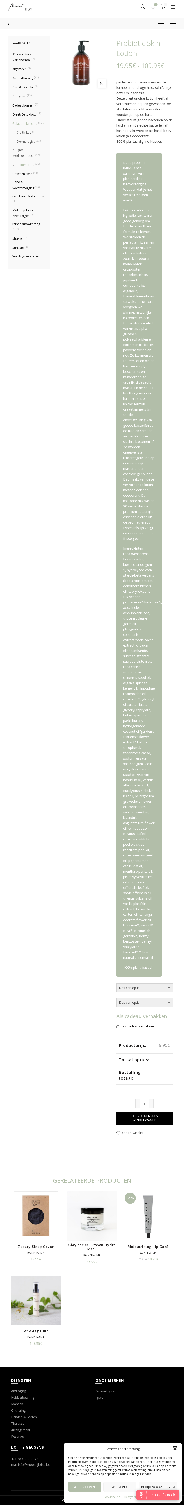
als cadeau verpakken (138, 1026)
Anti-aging (18, 1391)
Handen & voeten (24, 1417)
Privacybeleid (131, 1497)
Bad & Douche (23, 87)
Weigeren (120, 1487)
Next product (172, 23)
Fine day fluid (36, 1331)
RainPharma (25, 164)
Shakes (17, 238)
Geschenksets (22, 174)
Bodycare (19, 96)
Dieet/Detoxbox (24, 114)
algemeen (19, 69)
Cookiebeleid (111, 1497)
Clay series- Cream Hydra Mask (92, 1247)
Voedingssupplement (27, 256)
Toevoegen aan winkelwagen (144, 1118)
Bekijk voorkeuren (158, 1487)
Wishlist (155, 4)
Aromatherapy (22, 78)
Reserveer (18, 1436)
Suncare (18, 247)
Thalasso (17, 1423)
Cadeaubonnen (23, 105)
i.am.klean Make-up (26, 196)
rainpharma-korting (26, 224)
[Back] (11, 23)
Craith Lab (24, 132)
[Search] (143, 6)
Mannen (17, 1404)
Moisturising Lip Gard (148, 1247)
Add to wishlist (133, 1133)
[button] (175, 1448)
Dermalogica (26, 141)
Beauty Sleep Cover (36, 1247)
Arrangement (20, 1430)
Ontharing (18, 1410)
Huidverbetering (22, 1397)
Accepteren (84, 1487)
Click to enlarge (102, 83)
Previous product (161, 23)
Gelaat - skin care (24, 123)
